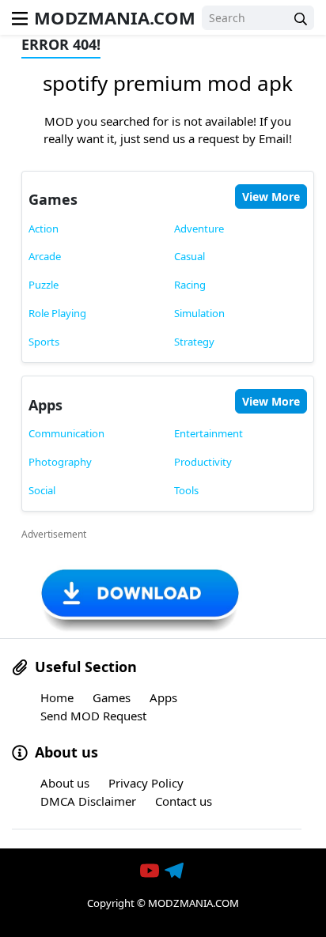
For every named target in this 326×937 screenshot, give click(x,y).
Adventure (199, 228)
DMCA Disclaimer (88, 801)
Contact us (183, 801)
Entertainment (208, 433)
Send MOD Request (93, 716)
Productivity (203, 462)
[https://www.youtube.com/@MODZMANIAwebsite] (151, 871)
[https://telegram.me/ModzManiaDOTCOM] (176, 871)
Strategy (194, 341)
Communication (66, 433)
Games (53, 199)
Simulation (199, 313)
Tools (186, 490)
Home (57, 697)
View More (271, 196)
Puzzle (43, 285)
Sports (43, 341)
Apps (45, 404)
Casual (189, 256)
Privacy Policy (146, 783)
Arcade (44, 256)
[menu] (20, 17)
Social (41, 490)
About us (64, 783)
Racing (190, 285)
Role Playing (57, 313)
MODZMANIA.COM (114, 17)
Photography (60, 462)
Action (43, 228)
